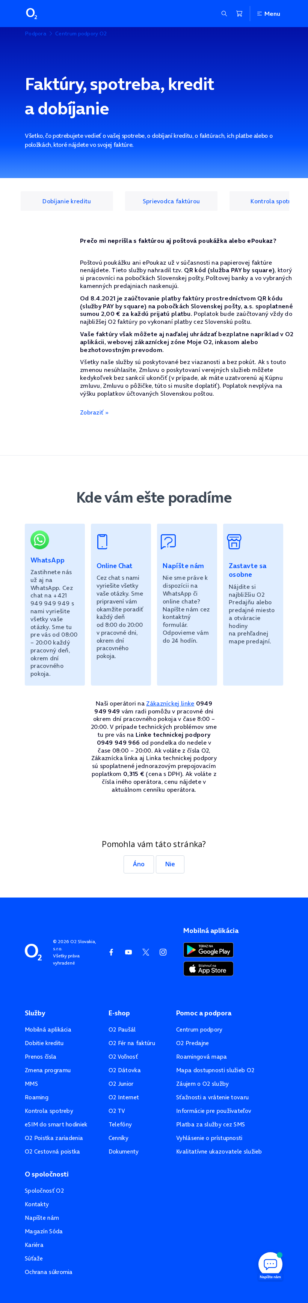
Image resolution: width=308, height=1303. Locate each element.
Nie (170, 864)
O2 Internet (124, 1097)
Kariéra (34, 1245)
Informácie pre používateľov (213, 1111)
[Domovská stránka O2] (33, 951)
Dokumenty (124, 1151)
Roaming (36, 1097)
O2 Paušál (122, 1029)
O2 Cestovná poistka (52, 1151)
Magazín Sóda (44, 1231)
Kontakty (37, 1204)
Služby (35, 1013)
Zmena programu (48, 1070)
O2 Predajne (192, 1043)
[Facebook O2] (111, 952)
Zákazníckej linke (170, 703)
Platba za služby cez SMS (210, 1124)
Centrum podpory (199, 1029)
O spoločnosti (47, 1174)
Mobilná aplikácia (48, 1029)
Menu (272, 13)
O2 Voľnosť (123, 1057)
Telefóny (120, 1124)
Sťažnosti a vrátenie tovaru (212, 1097)
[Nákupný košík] (239, 13)
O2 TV (117, 1111)
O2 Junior (121, 1084)
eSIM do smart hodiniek (56, 1124)
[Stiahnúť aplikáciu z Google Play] (208, 949)
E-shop (119, 1013)
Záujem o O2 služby (202, 1084)
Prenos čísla (41, 1057)
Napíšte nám (42, 1218)
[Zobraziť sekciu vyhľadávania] (224, 13)
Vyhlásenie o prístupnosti (209, 1138)
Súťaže (34, 1258)
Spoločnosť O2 (44, 1191)
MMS (31, 1084)
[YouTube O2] (128, 952)
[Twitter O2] (145, 952)
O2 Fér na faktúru (132, 1043)
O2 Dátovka (125, 1070)
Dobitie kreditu (44, 1043)
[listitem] (67, 201)
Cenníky (118, 1138)
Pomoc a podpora (203, 1013)
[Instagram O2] (163, 952)
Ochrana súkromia (49, 1272)
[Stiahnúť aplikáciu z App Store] (208, 968)
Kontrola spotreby (49, 1111)
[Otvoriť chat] (270, 1265)
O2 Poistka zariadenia (54, 1138)
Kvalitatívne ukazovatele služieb (219, 1151)
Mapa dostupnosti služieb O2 (215, 1070)
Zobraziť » (94, 412)
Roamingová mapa (201, 1057)
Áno (139, 864)
